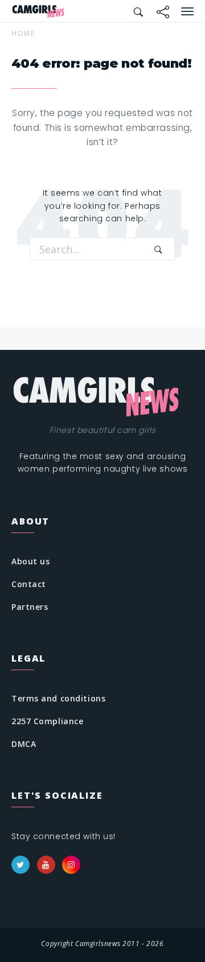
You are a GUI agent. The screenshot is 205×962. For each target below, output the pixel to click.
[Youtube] (46, 865)
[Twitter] (20, 865)
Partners (29, 606)
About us (30, 561)
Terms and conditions (58, 698)
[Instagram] (71, 865)
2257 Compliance (47, 721)
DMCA (23, 743)
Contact (28, 584)
